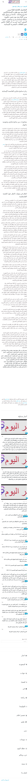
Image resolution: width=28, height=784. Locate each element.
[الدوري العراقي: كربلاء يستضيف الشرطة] (14, 627)
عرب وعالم (19, 6)
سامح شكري (22, 72)
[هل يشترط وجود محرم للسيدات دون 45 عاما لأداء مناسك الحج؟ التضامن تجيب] (14, 541)
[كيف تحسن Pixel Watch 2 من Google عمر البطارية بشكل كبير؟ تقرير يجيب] (14, 528)
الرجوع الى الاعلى (5, 780)
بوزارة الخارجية (15, 99)
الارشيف (25, 6)
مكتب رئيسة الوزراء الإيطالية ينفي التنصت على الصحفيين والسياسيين (14, 522)
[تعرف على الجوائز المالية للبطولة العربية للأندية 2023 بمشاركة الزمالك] (14, 554)
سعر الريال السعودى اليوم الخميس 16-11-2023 (16, 570)
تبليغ (24, 39)
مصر (4, 144)
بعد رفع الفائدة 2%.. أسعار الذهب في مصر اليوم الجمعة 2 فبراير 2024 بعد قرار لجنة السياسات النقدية (14, 605)
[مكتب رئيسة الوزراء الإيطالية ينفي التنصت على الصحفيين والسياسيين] (14, 516)
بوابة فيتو (15, 6)
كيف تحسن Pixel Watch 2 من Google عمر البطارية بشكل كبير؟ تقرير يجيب (14, 535)
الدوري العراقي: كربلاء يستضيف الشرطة (18, 631)
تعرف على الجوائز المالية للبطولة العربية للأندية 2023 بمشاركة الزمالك (15, 560)
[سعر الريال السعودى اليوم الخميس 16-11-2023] (14, 565)
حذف (20, 39)
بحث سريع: (24, 639)
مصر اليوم (18, 400)
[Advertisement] (14, 57)
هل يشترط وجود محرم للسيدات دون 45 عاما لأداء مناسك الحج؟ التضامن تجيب (14, 547)
